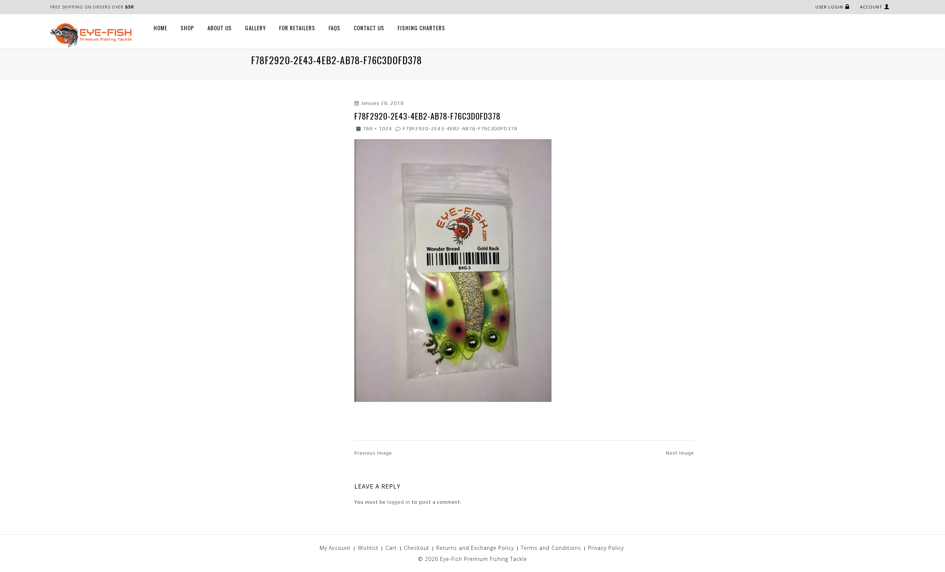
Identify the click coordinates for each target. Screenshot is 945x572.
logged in (398, 502)
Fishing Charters (421, 28)
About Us (219, 28)
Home (160, 28)
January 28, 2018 (382, 103)
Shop (187, 28)
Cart (391, 547)
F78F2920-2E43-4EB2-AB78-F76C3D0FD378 (460, 128)
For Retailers (297, 28)
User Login (829, 7)
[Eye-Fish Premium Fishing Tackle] (90, 35)
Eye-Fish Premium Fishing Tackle (483, 558)
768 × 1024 (377, 128)
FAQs (334, 28)
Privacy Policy (606, 547)
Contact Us (369, 28)
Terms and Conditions (551, 547)
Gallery (255, 28)
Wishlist (368, 547)
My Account (335, 547)
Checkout (416, 547)
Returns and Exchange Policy (475, 547)
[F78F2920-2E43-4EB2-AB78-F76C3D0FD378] (452, 270)
